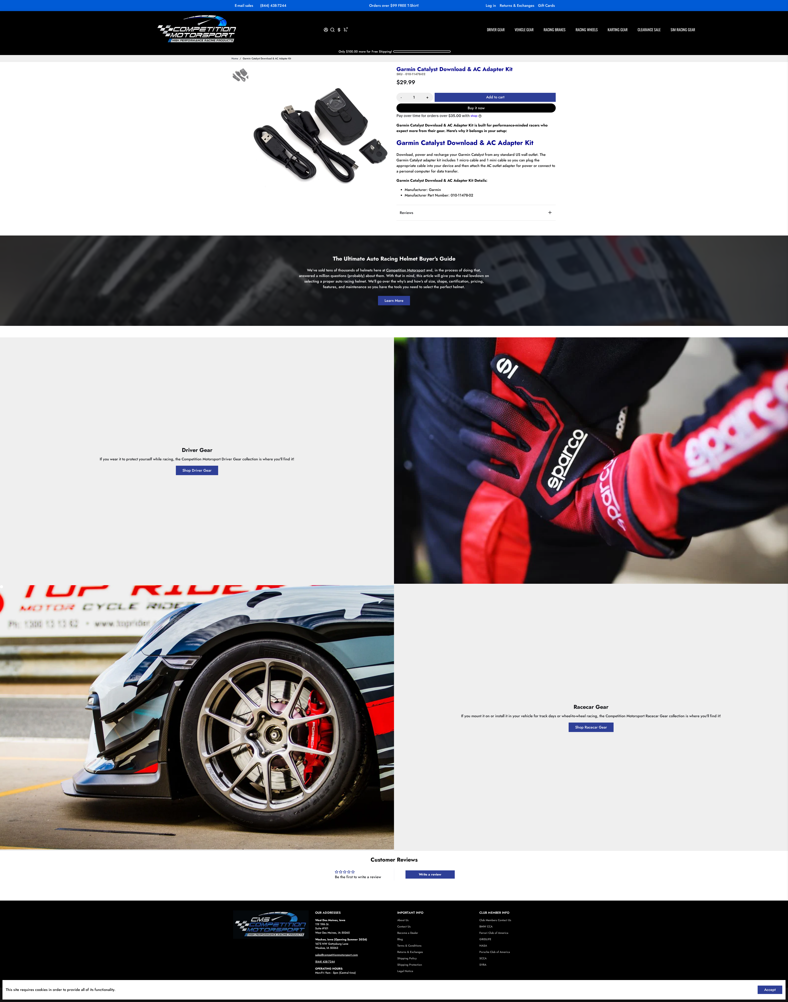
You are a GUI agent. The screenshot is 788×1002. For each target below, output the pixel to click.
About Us (403, 920)
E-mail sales (244, 5)
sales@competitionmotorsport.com (336, 955)
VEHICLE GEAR (524, 29)
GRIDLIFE (485, 939)
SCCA (483, 958)
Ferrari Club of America (493, 933)
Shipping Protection (409, 965)
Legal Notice (405, 971)
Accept (770, 989)
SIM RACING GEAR (683, 29)
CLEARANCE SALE (649, 29)
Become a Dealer (407, 933)
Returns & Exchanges (517, 5)
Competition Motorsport (405, 270)
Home (234, 58)
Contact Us (404, 926)
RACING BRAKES (555, 29)
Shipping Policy (407, 958)
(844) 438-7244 (273, 5)
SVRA (482, 965)
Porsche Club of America (494, 952)
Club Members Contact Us (495, 920)
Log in (491, 5)
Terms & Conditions (409, 946)
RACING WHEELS (587, 29)
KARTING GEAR (618, 29)
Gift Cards (546, 5)
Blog (400, 939)
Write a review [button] (430, 874)
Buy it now (476, 108)
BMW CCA (485, 926)
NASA (483, 946)
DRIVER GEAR (496, 29)
